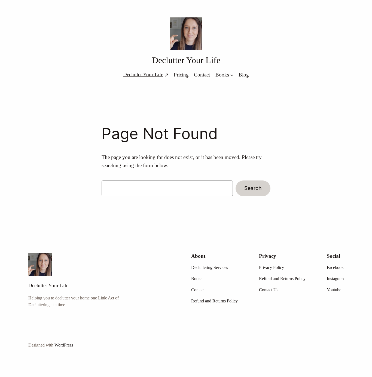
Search (253, 188)
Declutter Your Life (186, 60)
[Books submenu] (231, 74)
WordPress (63, 345)
